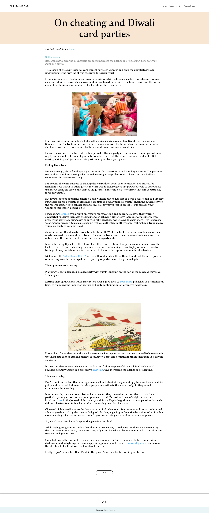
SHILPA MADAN (19, 6)
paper (59, 400)
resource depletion (135, 443)
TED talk (98, 369)
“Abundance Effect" (74, 256)
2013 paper (126, 281)
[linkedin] (106, 502)
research (64, 213)
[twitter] (102, 502)
